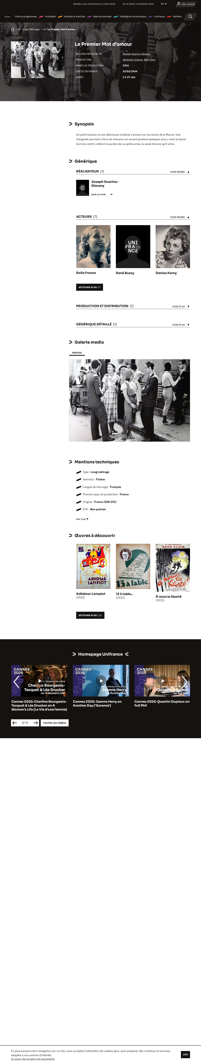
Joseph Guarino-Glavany (136, 53)
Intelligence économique (133, 16)
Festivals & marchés (74, 16)
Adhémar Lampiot (90, 594)
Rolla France (86, 273)
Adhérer (177, 16)
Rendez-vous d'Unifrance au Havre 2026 (94, 3)
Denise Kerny (166, 273)
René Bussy (125, 273)
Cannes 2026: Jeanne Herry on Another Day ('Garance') (97, 704)
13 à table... (124, 594)
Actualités (50, 16)
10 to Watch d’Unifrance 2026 (138, 3)
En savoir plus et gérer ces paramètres (33, 1058)
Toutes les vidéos (54, 722)
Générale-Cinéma (133, 59)
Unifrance (159, 16)
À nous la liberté (169, 597)
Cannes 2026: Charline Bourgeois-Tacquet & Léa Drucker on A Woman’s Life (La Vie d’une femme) (39, 705)
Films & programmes (26, 16)
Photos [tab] (77, 352)
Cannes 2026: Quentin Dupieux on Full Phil (161, 704)
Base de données (102, 16)
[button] (183, 368)
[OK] (185, 1054)
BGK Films (149, 59)
